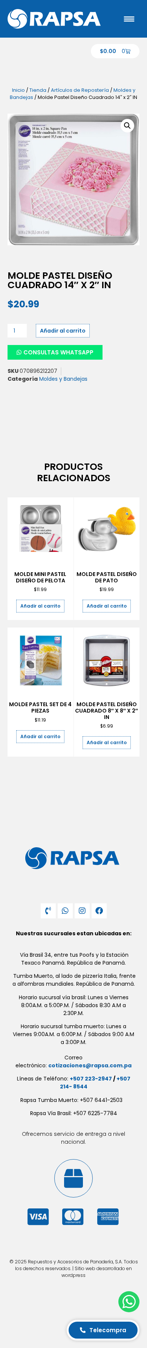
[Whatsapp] (65, 910)
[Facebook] (99, 910)
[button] (127, 125)
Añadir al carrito (63, 330)
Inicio (18, 90)
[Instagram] (82, 910)
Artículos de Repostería (80, 90)
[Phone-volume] (48, 910)
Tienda (37, 90)
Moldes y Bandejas (63, 379)
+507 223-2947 (91, 1078)
